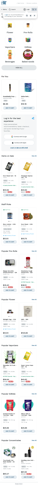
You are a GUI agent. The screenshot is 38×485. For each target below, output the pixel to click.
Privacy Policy (19, 483)
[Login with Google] (26, 15)
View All (19, 68)
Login (28, 9)
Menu (5, 9)
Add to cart (10, 195)
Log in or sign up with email (19, 147)
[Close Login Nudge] (34, 15)
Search (13, 9)
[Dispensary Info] (2, 14)
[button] (20, 15)
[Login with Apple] (30, 15)
